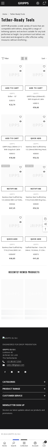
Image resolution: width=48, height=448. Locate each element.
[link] (12, 313)
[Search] (9, 3)
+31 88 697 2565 (14, 361)
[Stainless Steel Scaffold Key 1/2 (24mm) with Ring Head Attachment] (36, 125)
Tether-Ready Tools (17, 14)
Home (5, 14)
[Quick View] (20, 71)
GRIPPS (12, 93)
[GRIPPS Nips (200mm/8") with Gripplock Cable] (36, 75)
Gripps (35, 144)
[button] (22, 58)
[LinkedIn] (25, 372)
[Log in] (37, 3)
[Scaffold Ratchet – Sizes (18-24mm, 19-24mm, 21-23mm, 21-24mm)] (36, 226)
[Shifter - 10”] (12, 75)
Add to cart (12, 88)
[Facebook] (5, 372)
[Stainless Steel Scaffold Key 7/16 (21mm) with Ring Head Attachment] (36, 175)
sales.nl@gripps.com (15, 365)
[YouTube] (18, 372)
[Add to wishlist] (20, 66)
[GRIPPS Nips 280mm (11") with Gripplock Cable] (12, 125)
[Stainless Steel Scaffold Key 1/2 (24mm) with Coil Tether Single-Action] (12, 175)
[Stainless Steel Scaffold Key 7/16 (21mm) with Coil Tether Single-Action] (12, 226)
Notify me (12, 188)
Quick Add (36, 138)
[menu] (2, 3)
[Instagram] (11, 372)
